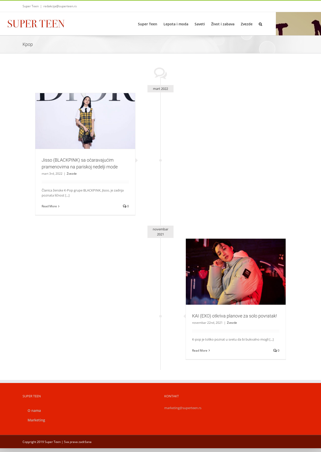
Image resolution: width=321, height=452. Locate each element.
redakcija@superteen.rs (60, 6)
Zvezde (85, 132)
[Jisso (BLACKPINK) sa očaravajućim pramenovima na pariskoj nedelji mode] (85, 121)
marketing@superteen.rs (182, 408)
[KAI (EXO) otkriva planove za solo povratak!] (236, 272)
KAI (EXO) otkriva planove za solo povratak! (229, 265)
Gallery (91, 112)
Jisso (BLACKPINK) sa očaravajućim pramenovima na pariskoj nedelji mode (79, 112)
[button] (260, 23)
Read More (49, 206)
